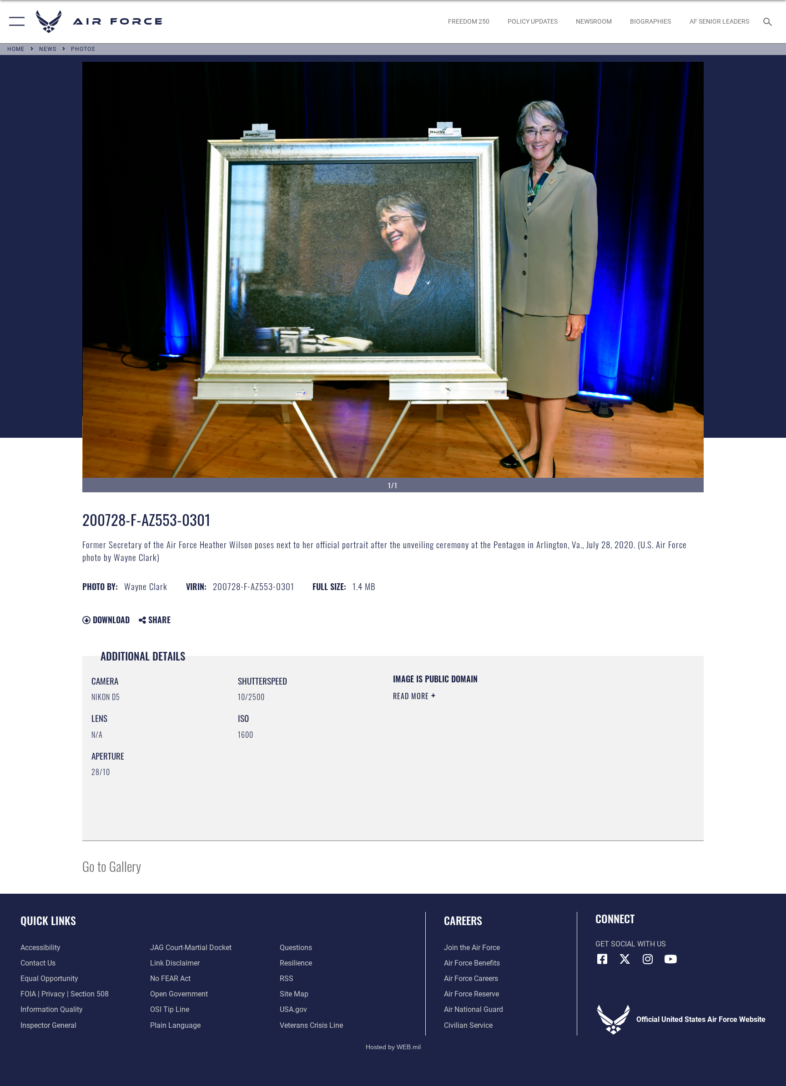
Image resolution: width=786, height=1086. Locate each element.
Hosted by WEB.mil (393, 1047)
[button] (15, 21)
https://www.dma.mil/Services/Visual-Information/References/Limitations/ (499, 753)
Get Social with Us (630, 944)
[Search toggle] (769, 21)
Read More (412, 696)
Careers (463, 920)
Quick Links (48, 920)
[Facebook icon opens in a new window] (602, 959)
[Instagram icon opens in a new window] (648, 959)
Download (110, 620)
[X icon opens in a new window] (625, 959)
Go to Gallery (111, 866)
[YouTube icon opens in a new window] (670, 959)
